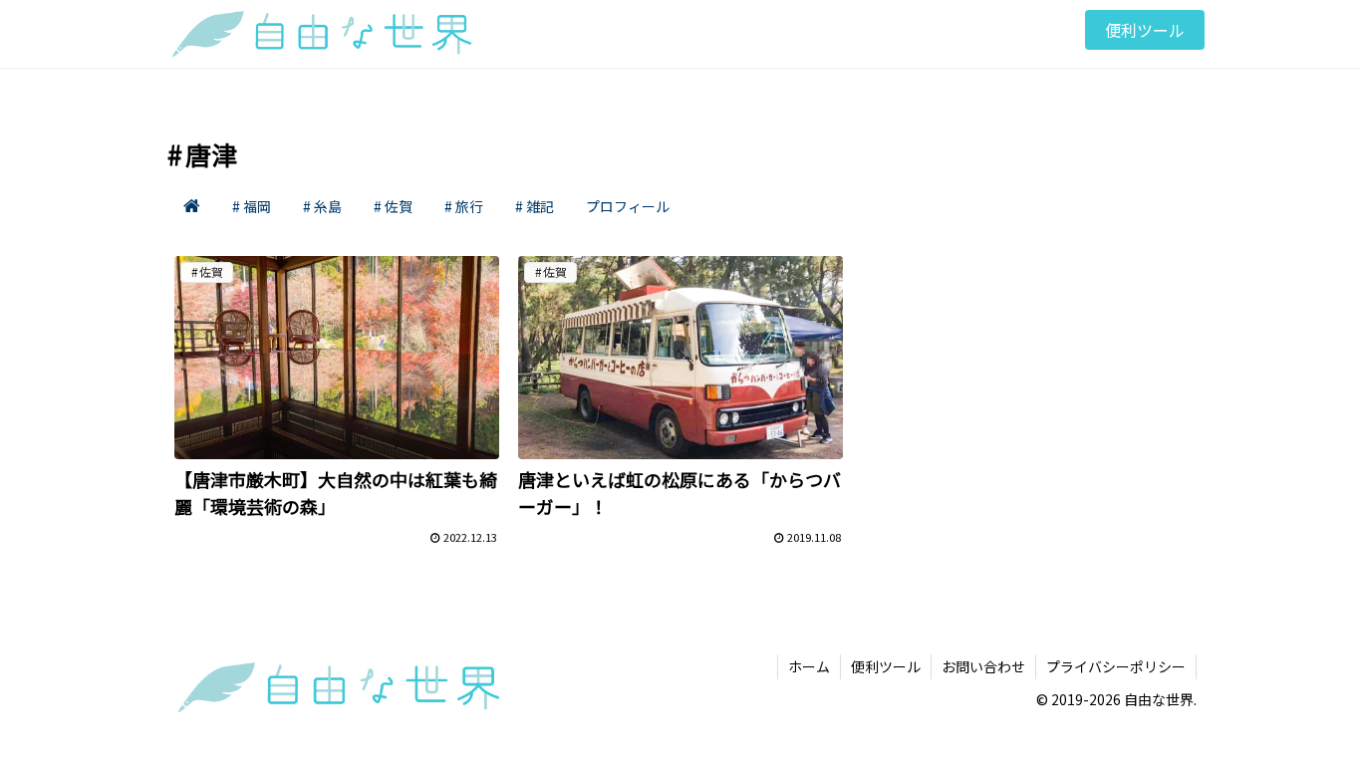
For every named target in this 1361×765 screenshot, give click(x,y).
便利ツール (886, 666)
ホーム (809, 666)
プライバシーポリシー (1116, 666)
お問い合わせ (983, 666)
